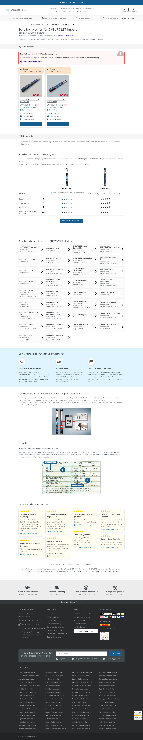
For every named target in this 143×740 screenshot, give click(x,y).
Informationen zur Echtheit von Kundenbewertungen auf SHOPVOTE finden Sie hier (88, 571)
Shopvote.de (86, 565)
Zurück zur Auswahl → (71, 221)
